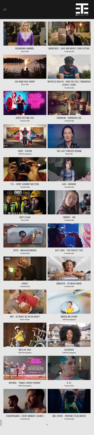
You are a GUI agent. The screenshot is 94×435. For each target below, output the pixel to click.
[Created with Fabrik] (1, 423)
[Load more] (47, 424)
